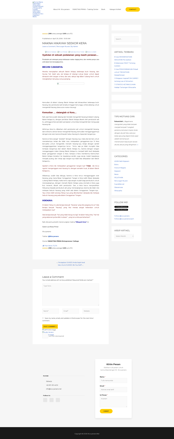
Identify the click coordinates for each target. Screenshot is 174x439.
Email (102, 386)
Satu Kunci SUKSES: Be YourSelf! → (70, 265)
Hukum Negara (120, 168)
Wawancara (118, 187)
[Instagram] (58, 400)
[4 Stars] (46, 33)
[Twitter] (45, 400)
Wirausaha (118, 191)
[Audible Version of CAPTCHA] (48, 332)
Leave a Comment (48, 46)
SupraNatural (119, 184)
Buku (116, 164)
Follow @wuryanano (122, 216)
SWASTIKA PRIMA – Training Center (85, 9)
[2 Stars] (43, 33)
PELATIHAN (118, 177)
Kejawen (117, 171)
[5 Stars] (47, 33)
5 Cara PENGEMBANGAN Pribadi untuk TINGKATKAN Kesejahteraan (126, 72)
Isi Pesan (104, 395)
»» (137, 145)
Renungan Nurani (63, 46)
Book (103, 9)
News (116, 174)
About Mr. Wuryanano (61, 9)
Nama (102, 377)
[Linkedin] (51, 400)
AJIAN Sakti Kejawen (121, 161)
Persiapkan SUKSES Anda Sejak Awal (71, 262)
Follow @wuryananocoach (124, 219)
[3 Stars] (45, 33)
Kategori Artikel (115, 9)
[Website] (91, 311)
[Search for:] (126, 39)
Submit (106, 411)
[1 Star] (42, 33)
